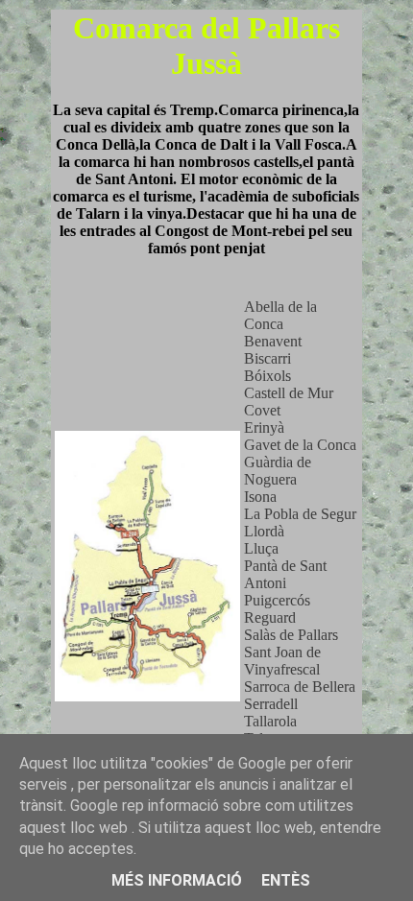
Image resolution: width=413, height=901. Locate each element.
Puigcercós (277, 600)
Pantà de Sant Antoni (285, 574)
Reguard (270, 617)
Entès (285, 880)
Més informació (176, 880)
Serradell (271, 704)
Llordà (264, 531)
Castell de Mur (288, 393)
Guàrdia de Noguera (277, 470)
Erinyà (264, 427)
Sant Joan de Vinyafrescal (282, 660)
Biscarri (267, 358)
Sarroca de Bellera (299, 686)
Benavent (273, 341)
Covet (262, 410)
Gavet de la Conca (300, 445)
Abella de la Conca (280, 315)
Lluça (261, 548)
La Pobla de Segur (300, 514)
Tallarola (270, 721)
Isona (260, 496)
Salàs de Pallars (291, 635)
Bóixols (267, 376)
